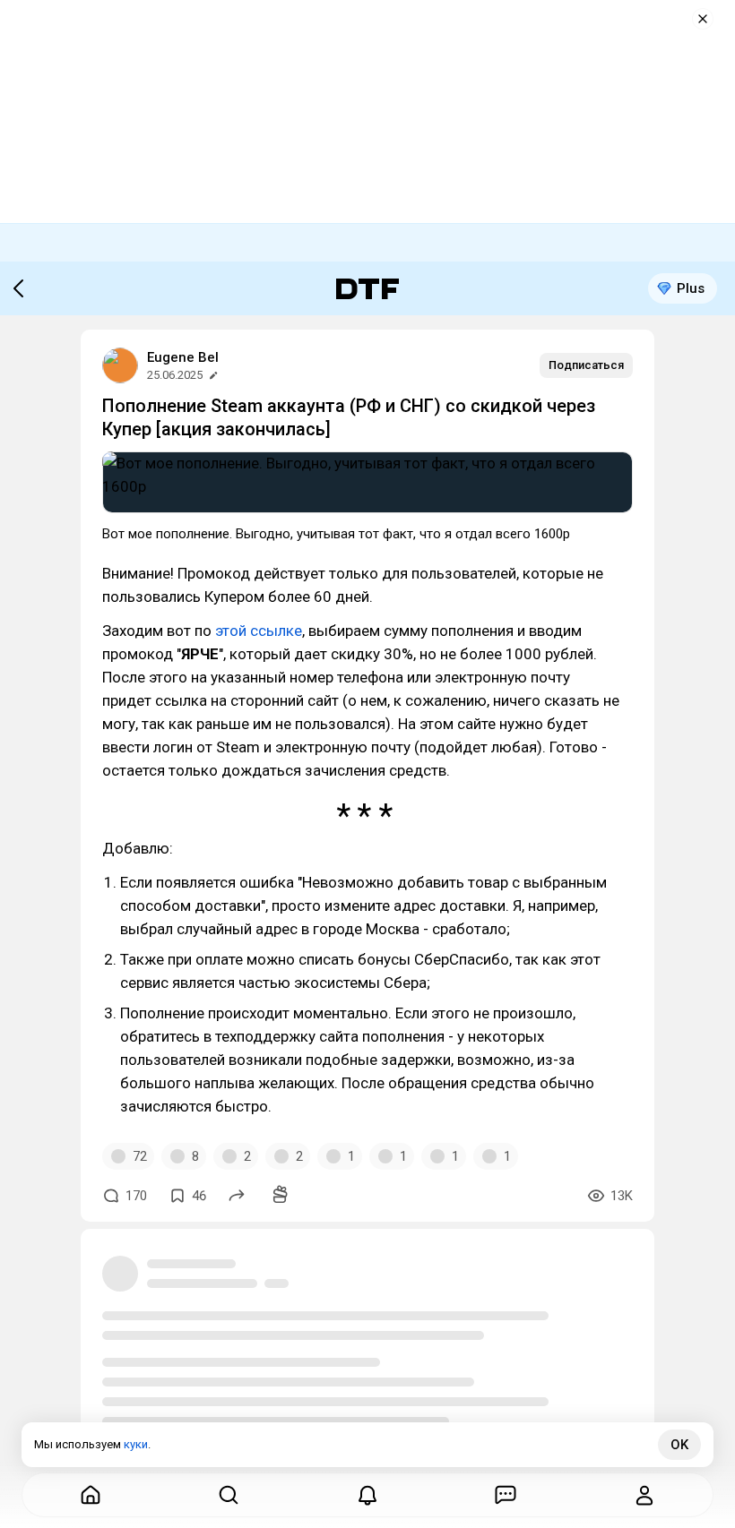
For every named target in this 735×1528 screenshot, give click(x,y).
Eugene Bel (183, 357)
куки (136, 1444)
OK (679, 1445)
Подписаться (586, 365)
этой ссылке (258, 631)
